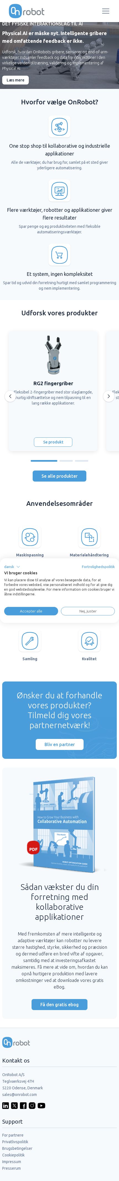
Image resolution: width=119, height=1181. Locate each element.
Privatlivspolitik (15, 1142)
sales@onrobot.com (19, 1094)
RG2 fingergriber (53, 383)
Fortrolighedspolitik (98, 566)
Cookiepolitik (13, 1155)
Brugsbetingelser (17, 1148)
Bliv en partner (60, 744)
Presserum (11, 1168)
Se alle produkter (59, 476)
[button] (12, 566)
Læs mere (15, 80)
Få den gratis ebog (59, 1004)
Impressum (11, 1161)
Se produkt (53, 442)
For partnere (13, 1135)
